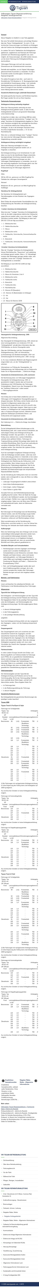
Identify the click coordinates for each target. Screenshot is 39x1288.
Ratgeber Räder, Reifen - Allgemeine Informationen (19, 1220)
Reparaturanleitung (29, 1)
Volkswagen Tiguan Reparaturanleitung (11, 17)
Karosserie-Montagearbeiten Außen (14, 1255)
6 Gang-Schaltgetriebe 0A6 (11, 1275)
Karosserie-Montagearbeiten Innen (14, 1259)
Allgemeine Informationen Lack (13, 1263)
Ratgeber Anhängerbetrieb (12, 1216)
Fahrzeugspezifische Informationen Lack (16, 1267)
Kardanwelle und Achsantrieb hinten (14, 1271)
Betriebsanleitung (14, 1)
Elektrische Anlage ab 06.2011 (12, 1238)
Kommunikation (8, 1230)
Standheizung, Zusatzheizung (12, 1251)
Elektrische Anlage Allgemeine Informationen (17, 1234)
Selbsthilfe (6, 1184)
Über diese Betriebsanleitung (12, 1164)
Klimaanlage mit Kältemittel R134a (14, 1243)
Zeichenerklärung (8, 1160)
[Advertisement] (19, 26)
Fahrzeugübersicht (9, 1168)
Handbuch (4, 1)
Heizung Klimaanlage (9, 1247)
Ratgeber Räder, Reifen (10, 1212)
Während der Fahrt (9, 1176)
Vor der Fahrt (7, 1172)
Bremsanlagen (7, 1204)
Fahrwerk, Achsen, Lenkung (12, 1208)
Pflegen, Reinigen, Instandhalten (13, 1180)
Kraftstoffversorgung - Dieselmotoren (14, 1200)
